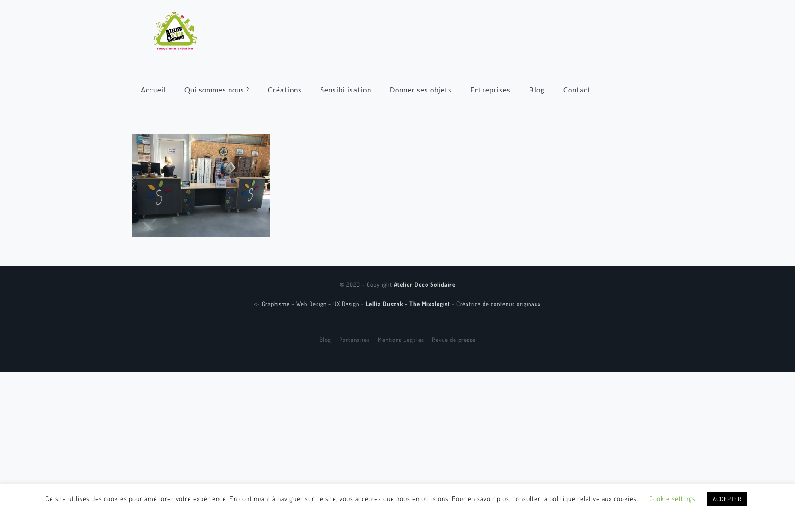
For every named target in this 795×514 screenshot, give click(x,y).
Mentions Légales (401, 339)
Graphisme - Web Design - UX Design (311, 303)
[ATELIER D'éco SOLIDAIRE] (175, 30)
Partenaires (354, 339)
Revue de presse (454, 339)
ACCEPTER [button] (727, 498)
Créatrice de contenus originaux (498, 303)
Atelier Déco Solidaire (424, 284)
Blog (325, 339)
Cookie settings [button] (672, 498)
